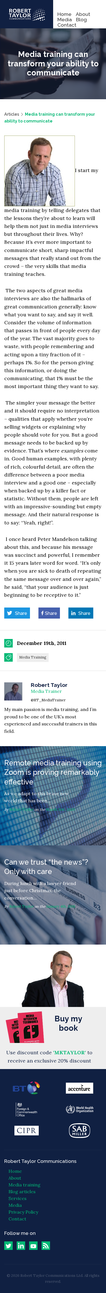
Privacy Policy (23, 1212)
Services (17, 1198)
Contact (66, 25)
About (83, 14)
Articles (11, 114)
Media (64, 19)
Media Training (32, 657)
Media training (24, 1185)
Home (64, 14)
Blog (81, 19)
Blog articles (22, 1191)
